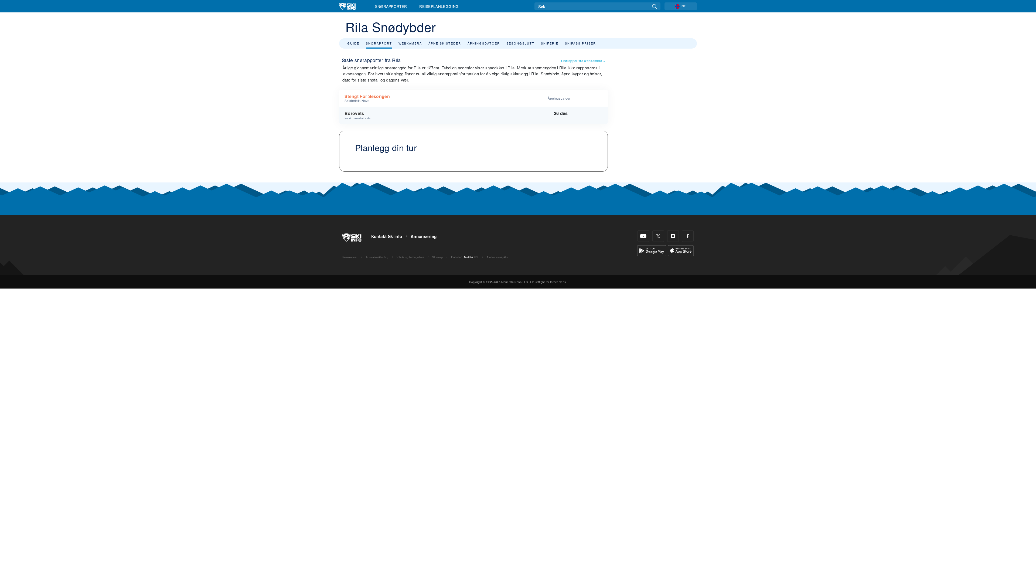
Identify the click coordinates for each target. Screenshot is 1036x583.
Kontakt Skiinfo (386, 236)
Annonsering (424, 236)
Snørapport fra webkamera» (583, 60)
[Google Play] (651, 250)
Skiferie (549, 43)
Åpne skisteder (444, 43)
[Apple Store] (681, 250)
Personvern (349, 257)
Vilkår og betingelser (410, 257)
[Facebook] (688, 236)
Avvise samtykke (498, 257)
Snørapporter (391, 6)
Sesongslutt (520, 43)
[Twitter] (658, 236)
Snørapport (379, 43)
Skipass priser (580, 43)
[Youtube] (643, 236)
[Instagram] (673, 236)
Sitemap (437, 257)
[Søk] (654, 6)
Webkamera (410, 43)
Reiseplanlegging (439, 6)
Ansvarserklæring (377, 257)
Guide (353, 43)
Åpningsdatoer (484, 43)
